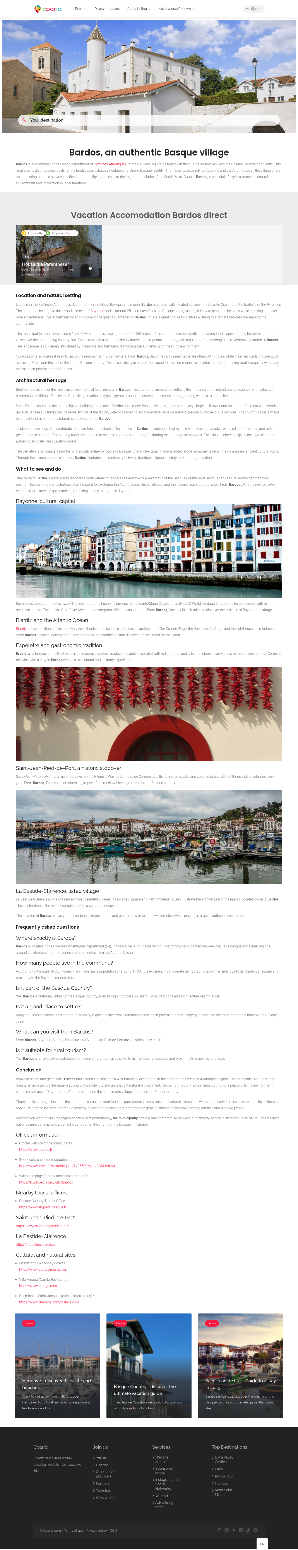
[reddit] (255, 1530)
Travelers (103, 1491)
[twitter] (233, 1530)
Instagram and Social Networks (167, 1484)
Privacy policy (96, 1531)
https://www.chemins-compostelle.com (49, 1302)
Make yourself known (174, 9)
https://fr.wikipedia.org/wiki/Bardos (46, 1182)
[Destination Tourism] (48, 9)
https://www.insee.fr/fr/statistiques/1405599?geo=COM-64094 (67, 1166)
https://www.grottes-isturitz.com (43, 1269)
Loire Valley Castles (224, 1459)
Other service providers (106, 1474)
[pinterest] (226, 1530)
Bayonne (97, 311)
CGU (113, 1531)
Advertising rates (164, 1504)
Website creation (161, 1459)
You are (102, 1458)
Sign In (255, 9)
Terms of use (73, 1531)
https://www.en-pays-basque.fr (42, 1207)
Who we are (106, 1498)
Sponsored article (164, 1470)
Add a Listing (137, 9)
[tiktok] (248, 1530)
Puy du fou (224, 1476)
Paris (219, 1469)
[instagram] (219, 1530)
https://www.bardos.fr (35, 1149)
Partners (103, 1483)
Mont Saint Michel (223, 1492)
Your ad (161, 1496)
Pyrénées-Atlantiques (110, 164)
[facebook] (241, 1530)
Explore (81, 9)
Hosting (102, 1465)
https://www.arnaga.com (38, 1286)
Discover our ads (107, 9)
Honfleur (222, 1483)
